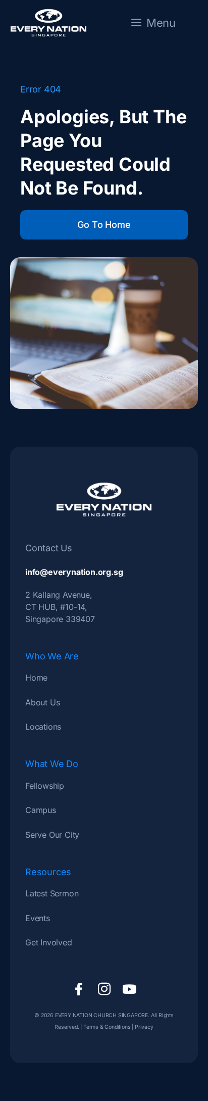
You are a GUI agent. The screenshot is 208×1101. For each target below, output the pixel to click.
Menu (161, 22)
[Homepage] (48, 23)
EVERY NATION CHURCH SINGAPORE (101, 1015)
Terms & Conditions (106, 1027)
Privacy (144, 1027)
